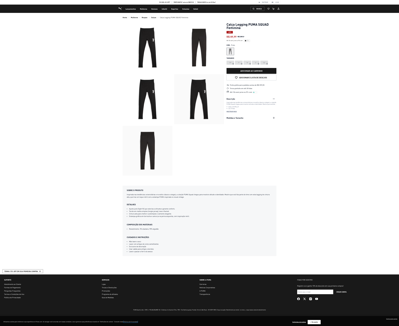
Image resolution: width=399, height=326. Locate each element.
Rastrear (265, 2)
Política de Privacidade (131, 321)
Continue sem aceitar (391, 319)
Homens (154, 9)
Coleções (185, 9)
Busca (259, 9)
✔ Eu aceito (314, 322)
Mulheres (143, 9)
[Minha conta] (278, 9)
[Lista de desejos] (268, 9)
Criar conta (341, 292)
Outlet (195, 9)
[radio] (230, 51)
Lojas (277, 2)
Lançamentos (131, 9)
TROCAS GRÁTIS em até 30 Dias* (206, 2)
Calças (153, 17)
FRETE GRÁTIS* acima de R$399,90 (184, 2)
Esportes (174, 9)
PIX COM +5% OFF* (164, 2)
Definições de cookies (299, 322)
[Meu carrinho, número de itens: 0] (273, 9)
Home (125, 17)
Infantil (164, 9)
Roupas (144, 17)
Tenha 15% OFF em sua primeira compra (21, 271)
